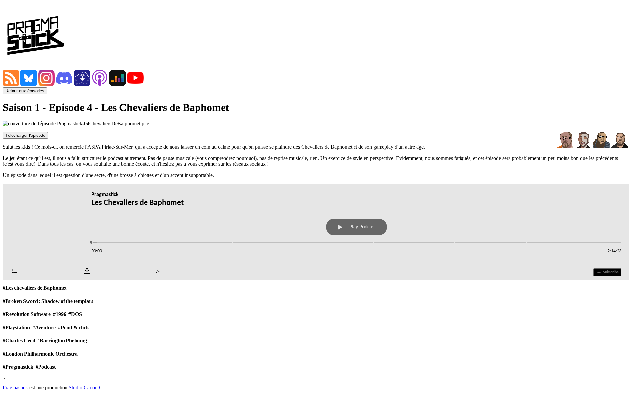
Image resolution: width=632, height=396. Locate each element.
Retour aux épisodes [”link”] (24, 90)
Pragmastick (15, 387)
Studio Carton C (86, 387)
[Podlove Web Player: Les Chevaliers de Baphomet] (316, 232)
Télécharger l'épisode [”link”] (25, 135)
